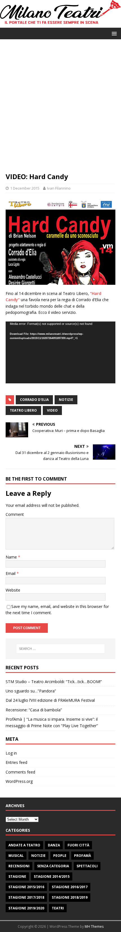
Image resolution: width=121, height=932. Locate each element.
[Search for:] (60, 648)
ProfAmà (82, 855)
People (59, 855)
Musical (16, 855)
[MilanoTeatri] (60, 24)
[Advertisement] (60, 108)
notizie (66, 399)
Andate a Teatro (24, 845)
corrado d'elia (34, 399)
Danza (54, 845)
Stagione (17, 876)
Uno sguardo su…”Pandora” (31, 691)
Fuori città (78, 845)
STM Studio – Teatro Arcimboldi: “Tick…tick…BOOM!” (54, 681)
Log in (11, 753)
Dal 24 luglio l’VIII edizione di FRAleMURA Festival (50, 700)
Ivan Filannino (59, 188)
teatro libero (23, 410)
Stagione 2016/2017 (70, 887)
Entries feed (16, 762)
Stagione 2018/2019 (70, 897)
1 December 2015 (24, 188)
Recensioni (19, 866)
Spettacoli (87, 866)
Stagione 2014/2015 (52, 876)
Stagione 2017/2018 (26, 897)
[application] (60, 352)
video (52, 410)
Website (13, 590)
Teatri (58, 908)
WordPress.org (19, 781)
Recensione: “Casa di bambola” (34, 709)
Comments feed (20, 772)
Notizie (38, 855)
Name (12, 557)
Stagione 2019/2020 (26, 908)
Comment (15, 514)
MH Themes (94, 926)
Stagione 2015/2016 (26, 887)
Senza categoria (53, 866)
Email (11, 573)
